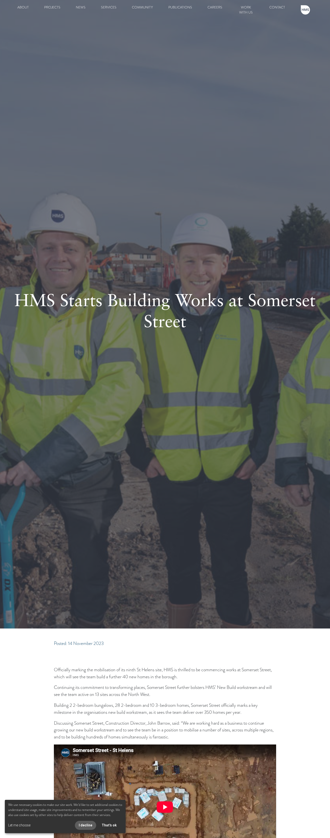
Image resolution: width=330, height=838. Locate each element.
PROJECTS (52, 7)
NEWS (81, 7)
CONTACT (277, 7)
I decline (85, 825)
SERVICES (108, 7)
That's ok (109, 825)
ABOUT (23, 7)
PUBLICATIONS (180, 7)
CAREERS (215, 7)
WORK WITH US (246, 10)
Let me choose (19, 825)
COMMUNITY (142, 7)
